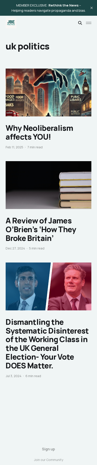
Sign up (48, 449)
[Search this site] (80, 23)
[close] (91, 7)
